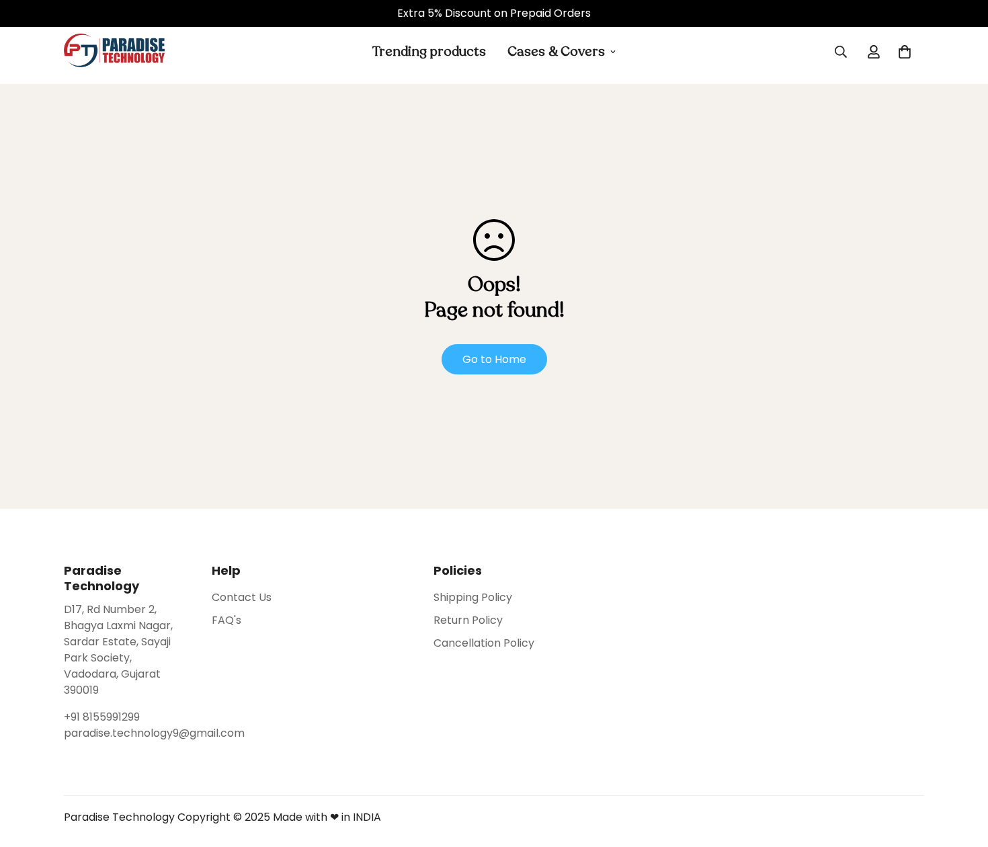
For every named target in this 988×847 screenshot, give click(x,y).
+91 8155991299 (102, 717)
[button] (904, 51)
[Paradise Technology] (114, 51)
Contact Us (242, 597)
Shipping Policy (473, 597)
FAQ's (226, 620)
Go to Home (494, 359)
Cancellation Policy (484, 643)
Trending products (429, 51)
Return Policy (468, 620)
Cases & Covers (556, 51)
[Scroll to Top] (961, 773)
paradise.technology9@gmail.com (124, 733)
